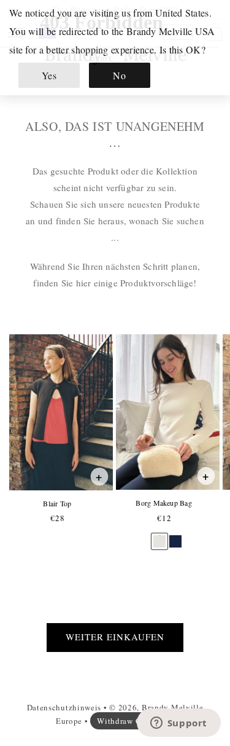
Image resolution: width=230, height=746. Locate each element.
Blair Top (56, 503)
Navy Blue (175, 535)
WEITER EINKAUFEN (115, 636)
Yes (49, 75)
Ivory (159, 535)
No (119, 75)
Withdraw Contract (132, 720)
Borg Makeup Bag (163, 503)
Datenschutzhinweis (64, 707)
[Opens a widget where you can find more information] (178, 724)
